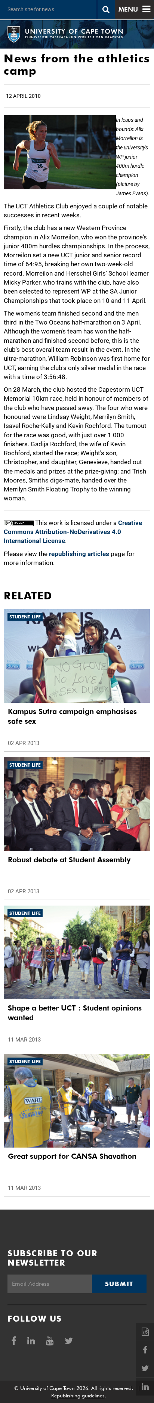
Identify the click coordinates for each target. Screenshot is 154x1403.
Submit (119, 1284)
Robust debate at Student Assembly (69, 859)
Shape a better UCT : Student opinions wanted (75, 1012)
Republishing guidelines (78, 1396)
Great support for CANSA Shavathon (72, 1156)
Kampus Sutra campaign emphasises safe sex (72, 716)
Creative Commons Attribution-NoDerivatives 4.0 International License (73, 532)
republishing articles (79, 554)
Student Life (25, 617)
